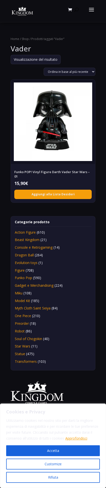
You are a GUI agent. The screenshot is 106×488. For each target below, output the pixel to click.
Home (15, 39)
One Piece (23, 315)
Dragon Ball (24, 255)
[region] (53, 446)
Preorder (22, 323)
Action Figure (25, 232)
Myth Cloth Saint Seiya (33, 308)
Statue (20, 353)
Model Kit (22, 300)
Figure (20, 270)
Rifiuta (53, 477)
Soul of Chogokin (28, 338)
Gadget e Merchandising (34, 285)
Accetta (53, 450)
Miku (18, 293)
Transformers (26, 361)
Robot (20, 331)
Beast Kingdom (27, 239)
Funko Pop (23, 277)
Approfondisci (76, 438)
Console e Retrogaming (34, 247)
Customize (53, 464)
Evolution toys (26, 262)
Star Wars (22, 346)
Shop (25, 39)
